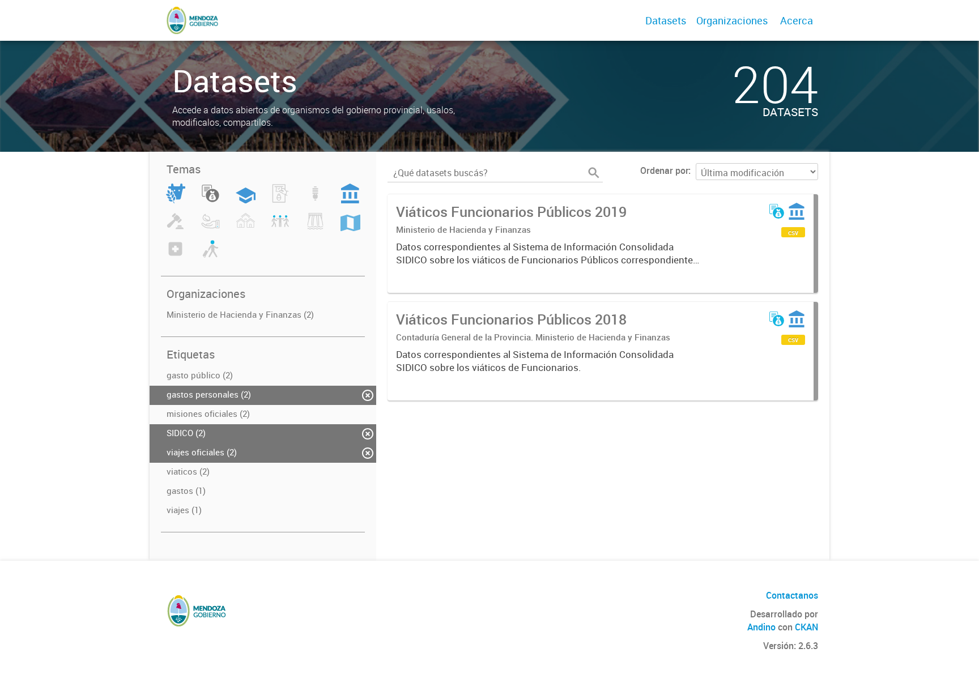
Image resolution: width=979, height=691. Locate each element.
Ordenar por (664, 170)
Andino (761, 627)
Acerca (796, 20)
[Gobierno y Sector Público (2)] (350, 200)
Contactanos (792, 595)
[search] (594, 172)
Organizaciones (732, 20)
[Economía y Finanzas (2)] (210, 200)
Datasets (665, 20)
